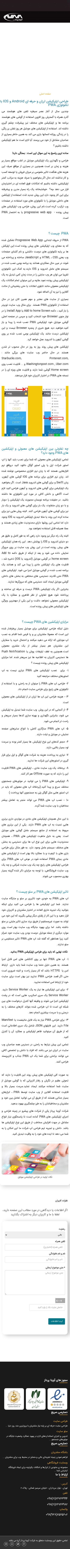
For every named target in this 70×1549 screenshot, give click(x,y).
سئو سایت (62, 1431)
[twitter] (18, 1544)
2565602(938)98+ (57, 1515)
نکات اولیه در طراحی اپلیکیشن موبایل (35, 1177)
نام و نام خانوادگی (57, 1253)
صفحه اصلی (45, 94)
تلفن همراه (60, 1241)
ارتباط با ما (10, 83)
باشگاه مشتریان (59, 1452)
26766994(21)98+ (57, 1498)
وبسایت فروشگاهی (57, 1463)
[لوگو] (13, 19)
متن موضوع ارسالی (55, 1267)
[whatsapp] (12, 1544)
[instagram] (6, 1544)
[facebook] (24, 1544)
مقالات (47, 83)
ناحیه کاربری (34, 83)
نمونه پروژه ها (60, 83)
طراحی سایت (29, 94)
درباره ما (21, 83)
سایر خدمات (13, 94)
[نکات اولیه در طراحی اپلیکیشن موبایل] (35, 1159)
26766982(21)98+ (57, 1504)
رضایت (62, 1229)
